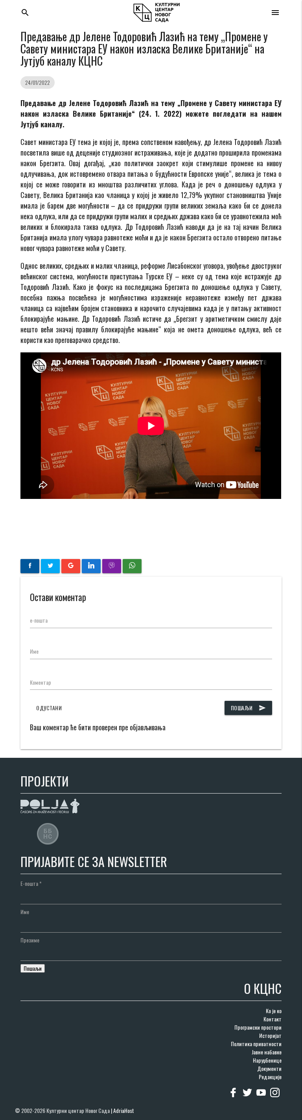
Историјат (270, 1035)
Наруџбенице (267, 1060)
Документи (269, 1068)
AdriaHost (123, 1110)
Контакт (272, 1019)
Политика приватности (256, 1043)
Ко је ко (274, 1010)
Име (34, 651)
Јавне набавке (267, 1052)
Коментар (40, 682)
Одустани (49, 708)
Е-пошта (31, 883)
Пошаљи (248, 708)
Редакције (270, 1076)
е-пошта (39, 620)
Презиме (29, 940)
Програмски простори (258, 1027)
